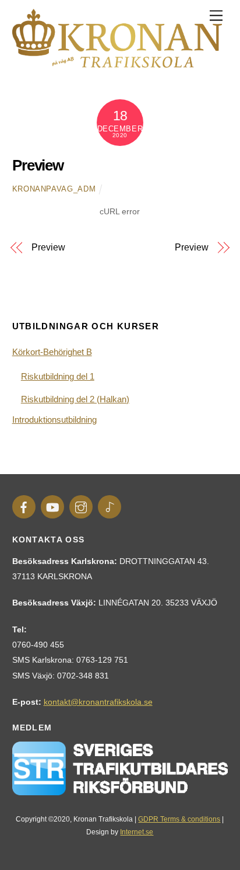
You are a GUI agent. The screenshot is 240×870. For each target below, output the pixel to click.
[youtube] (52, 506)
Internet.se (136, 832)
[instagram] (81, 506)
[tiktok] (109, 506)
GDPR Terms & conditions (179, 819)
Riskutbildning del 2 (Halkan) (75, 399)
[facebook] (24, 506)
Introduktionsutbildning (54, 419)
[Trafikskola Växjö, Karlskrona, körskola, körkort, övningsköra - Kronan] (117, 63)
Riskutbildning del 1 (57, 376)
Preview (38, 165)
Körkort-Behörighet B (52, 352)
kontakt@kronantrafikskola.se (98, 702)
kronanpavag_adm (54, 189)
